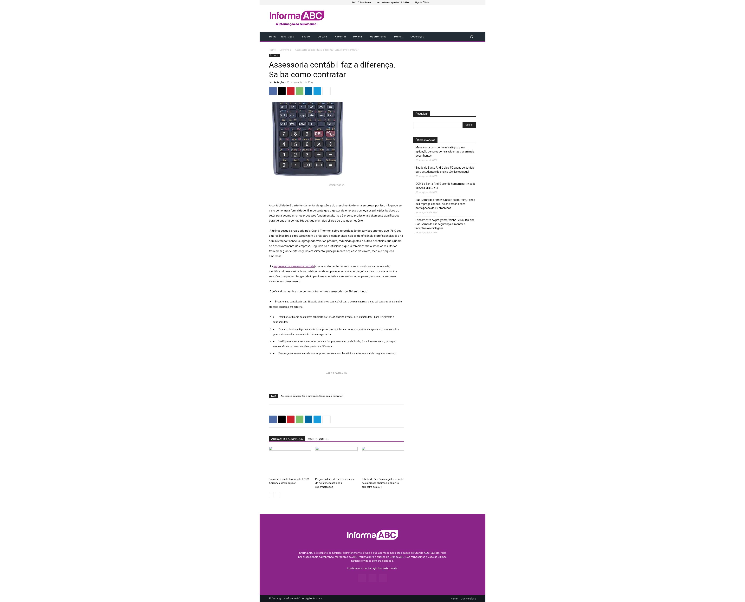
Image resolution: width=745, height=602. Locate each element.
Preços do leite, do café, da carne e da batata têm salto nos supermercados (335, 483)
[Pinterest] (291, 91)
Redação (279, 82)
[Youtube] (452, 36)
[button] (471, 36)
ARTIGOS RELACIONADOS (287, 438)
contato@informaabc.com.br (381, 568)
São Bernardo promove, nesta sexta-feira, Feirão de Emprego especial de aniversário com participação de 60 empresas (445, 204)
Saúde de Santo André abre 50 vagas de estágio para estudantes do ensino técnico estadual (445, 169)
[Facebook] (442, 36)
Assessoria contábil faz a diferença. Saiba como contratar (312, 395)
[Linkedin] (308, 91)
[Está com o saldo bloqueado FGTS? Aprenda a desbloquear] (290, 461)
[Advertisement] (405, 18)
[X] (282, 91)
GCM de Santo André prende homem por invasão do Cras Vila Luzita (446, 185)
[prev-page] (271, 494)
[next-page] (277, 494)
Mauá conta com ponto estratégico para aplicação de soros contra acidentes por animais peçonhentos (445, 151)
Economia (285, 49)
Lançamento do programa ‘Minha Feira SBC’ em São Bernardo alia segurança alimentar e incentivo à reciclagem (445, 224)
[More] (326, 91)
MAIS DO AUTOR (318, 438)
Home (272, 49)
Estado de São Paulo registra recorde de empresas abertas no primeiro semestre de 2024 (382, 483)
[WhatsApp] (299, 91)
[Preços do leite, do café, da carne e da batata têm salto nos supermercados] (336, 461)
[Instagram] (447, 36)
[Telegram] (317, 91)
